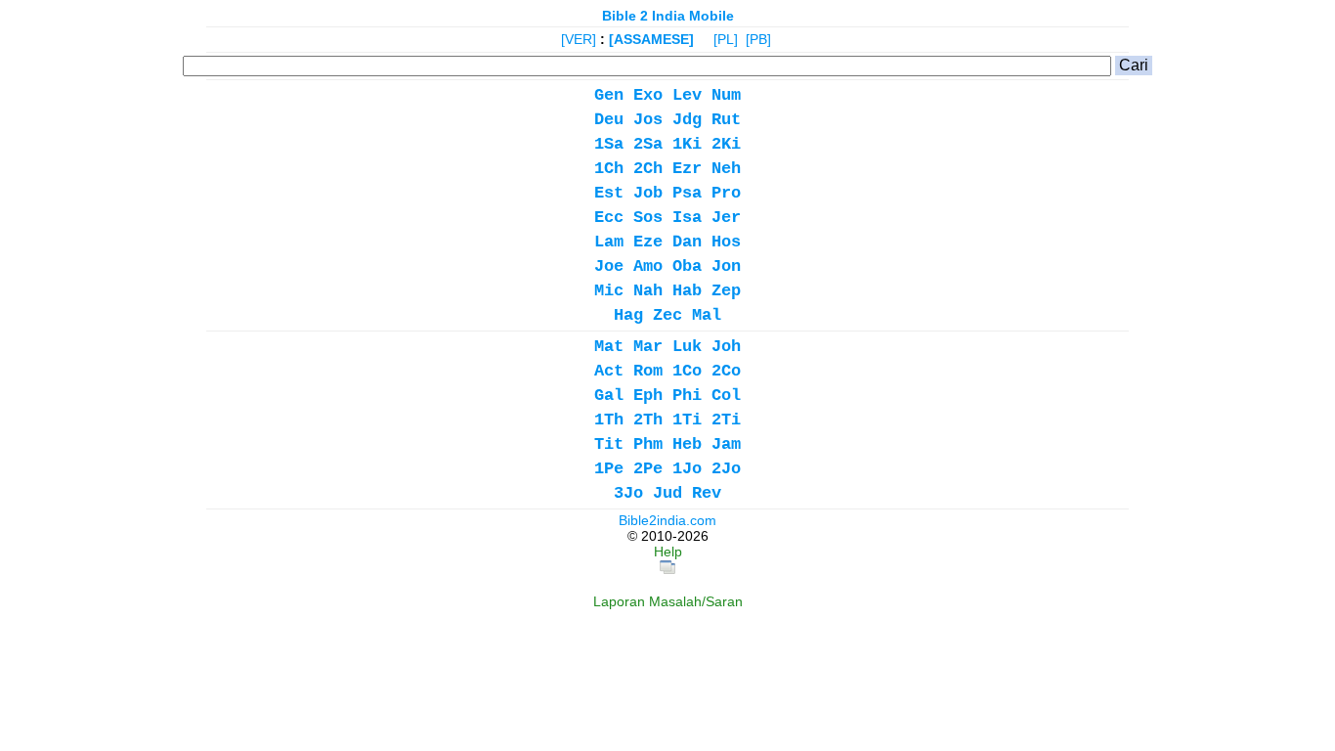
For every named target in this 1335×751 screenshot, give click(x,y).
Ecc (609, 217)
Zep (726, 291)
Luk (687, 346)
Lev (687, 95)
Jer (726, 217)
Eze (648, 242)
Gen (609, 95)
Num (726, 95)
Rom (648, 371)
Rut (726, 119)
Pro (726, 193)
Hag (628, 315)
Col (726, 395)
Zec (667, 315)
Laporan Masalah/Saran (668, 601)
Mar (648, 346)
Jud (667, 493)
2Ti (726, 420)
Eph (648, 395)
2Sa (648, 144)
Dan (687, 242)
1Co (687, 371)
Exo (648, 95)
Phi (687, 395)
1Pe (609, 469)
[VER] (578, 39)
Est (609, 193)
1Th (609, 420)
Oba (687, 266)
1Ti (687, 420)
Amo (648, 266)
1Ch (609, 168)
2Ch (648, 168)
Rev (706, 493)
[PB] (758, 39)
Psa (687, 193)
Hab (687, 291)
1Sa (609, 144)
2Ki (726, 144)
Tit (609, 444)
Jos (648, 119)
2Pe (648, 469)
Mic (609, 291)
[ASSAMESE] (651, 39)
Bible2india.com (667, 520)
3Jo (628, 493)
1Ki (687, 144)
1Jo (687, 469)
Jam (726, 444)
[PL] (725, 39)
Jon (726, 266)
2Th (648, 420)
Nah (648, 291)
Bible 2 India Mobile (668, 15)
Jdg (687, 119)
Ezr (687, 168)
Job (648, 193)
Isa (687, 217)
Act (609, 371)
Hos (726, 242)
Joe (609, 266)
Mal (706, 315)
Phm (648, 444)
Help (668, 551)
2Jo (726, 469)
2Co (726, 371)
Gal (609, 395)
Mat (609, 346)
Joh (726, 346)
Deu (609, 119)
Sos (648, 217)
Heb (687, 444)
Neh (726, 168)
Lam (609, 242)
